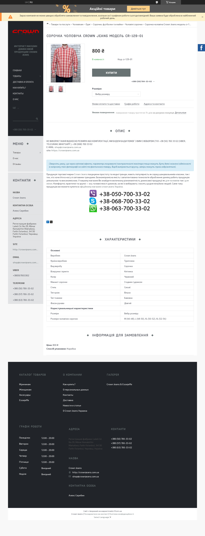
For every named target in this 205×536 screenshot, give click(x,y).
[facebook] (47, 222)
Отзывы (17, 164)
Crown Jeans (80, 174)
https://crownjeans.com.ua (65, 150)
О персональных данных (76, 389)
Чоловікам (78, 24)
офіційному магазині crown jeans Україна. (101, 186)
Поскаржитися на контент (96, 514)
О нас (16, 99)
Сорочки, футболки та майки (108, 24)
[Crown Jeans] (25, 32)
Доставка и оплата (23, 82)
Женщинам (25, 389)
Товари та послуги (60, 24)
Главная (17, 70)
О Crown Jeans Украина (75, 410)
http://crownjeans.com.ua (25, 249)
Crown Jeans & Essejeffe (119, 384)
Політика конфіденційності (121, 514)
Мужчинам (25, 384)
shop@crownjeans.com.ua (68, 147)
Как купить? (19, 87)
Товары (17, 76)
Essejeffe (24, 400)
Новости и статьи (72, 405)
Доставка (68, 400)
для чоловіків (172, 180)
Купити (111, 72)
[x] (51, 222)
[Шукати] (36, 118)
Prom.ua (118, 511)
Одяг (88, 24)
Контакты (18, 93)
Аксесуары (25, 394)
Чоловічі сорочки (134, 24)
